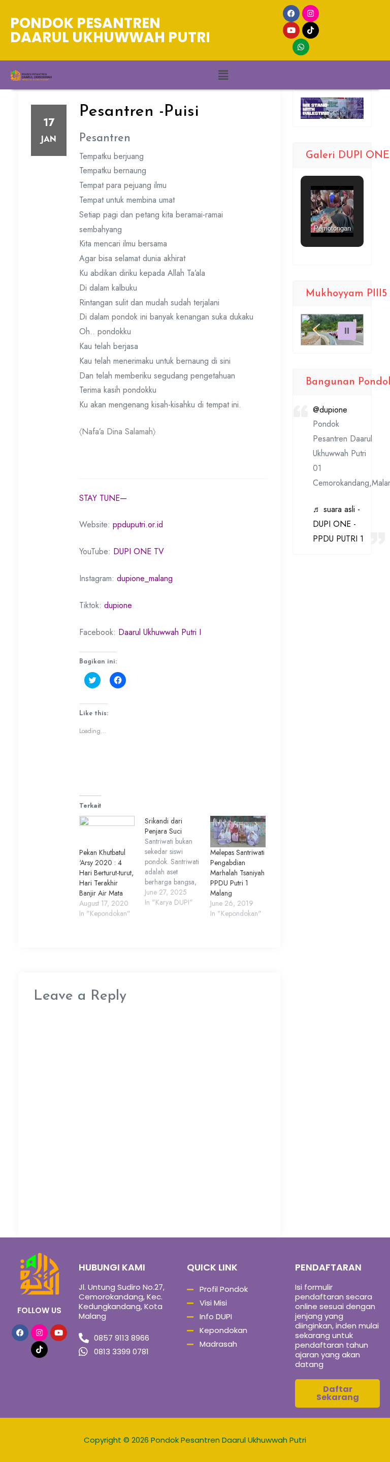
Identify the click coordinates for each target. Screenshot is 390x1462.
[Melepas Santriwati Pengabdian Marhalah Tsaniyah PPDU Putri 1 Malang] (238, 831)
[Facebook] (291, 13)
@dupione (330, 410)
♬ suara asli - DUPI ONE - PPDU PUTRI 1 (338, 524)
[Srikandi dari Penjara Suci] (177, 861)
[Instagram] (310, 13)
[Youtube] (291, 30)
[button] (223, 75)
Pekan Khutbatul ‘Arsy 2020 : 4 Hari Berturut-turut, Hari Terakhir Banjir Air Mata (106, 872)
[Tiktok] (310, 30)
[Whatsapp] (300, 47)
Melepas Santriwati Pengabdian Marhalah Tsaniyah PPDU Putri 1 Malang (237, 872)
